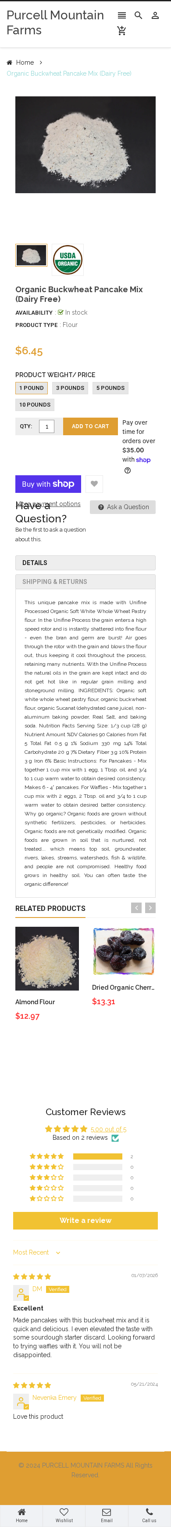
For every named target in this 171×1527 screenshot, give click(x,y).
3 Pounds (70, 388)
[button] (47, 1156)
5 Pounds (110, 388)
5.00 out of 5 (108, 1129)
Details (34, 562)
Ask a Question (127, 506)
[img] (32, 1276)
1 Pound (31, 388)
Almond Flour (35, 1002)
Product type (36, 325)
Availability (34, 312)
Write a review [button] (85, 1220)
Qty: (26, 426)
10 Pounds (34, 404)
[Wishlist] (94, 484)
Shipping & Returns (54, 581)
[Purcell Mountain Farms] (85, 1492)
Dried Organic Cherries (126, 987)
